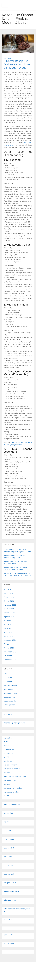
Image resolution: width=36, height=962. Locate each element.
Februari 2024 (9, 644)
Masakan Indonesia (11, 693)
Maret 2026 (8, 593)
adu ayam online (10, 900)
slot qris (7, 773)
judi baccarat (8, 865)
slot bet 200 (8, 813)
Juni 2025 (7, 624)
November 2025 (10, 605)
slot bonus (8, 830)
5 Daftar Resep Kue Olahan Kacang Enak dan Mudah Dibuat (17, 64)
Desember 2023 (10, 652)
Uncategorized (9, 705)
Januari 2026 (9, 601)
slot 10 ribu (8, 761)
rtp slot (6, 822)
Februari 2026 (9, 597)
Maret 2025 (8, 636)
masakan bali (9, 689)
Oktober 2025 (9, 609)
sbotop (6, 796)
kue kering (7, 58)
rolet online (8, 857)
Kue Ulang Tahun (10, 685)
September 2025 (10, 613)
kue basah (8, 677)
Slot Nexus (8, 714)
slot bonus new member (13, 788)
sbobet (6, 746)
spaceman (7, 784)
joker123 (7, 742)
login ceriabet (9, 839)
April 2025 (8, 632)
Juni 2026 (7, 589)
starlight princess (10, 780)
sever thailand (9, 749)
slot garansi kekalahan (12, 792)
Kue (5, 674)
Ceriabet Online (9, 935)
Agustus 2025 (9, 617)
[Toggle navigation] (5, 5)
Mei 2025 (7, 628)
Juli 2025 (7, 621)
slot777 (6, 757)
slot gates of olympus (12, 769)
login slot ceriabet (10, 874)
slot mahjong (8, 738)
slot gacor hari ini (10, 883)
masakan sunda (10, 701)
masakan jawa (9, 697)
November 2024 (10, 640)
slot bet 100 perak (10, 765)
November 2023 (10, 656)
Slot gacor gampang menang (14, 723)
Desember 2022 (10, 660)
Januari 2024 (9, 648)
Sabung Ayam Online (11, 891)
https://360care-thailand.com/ (15, 776)
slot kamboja (8, 753)
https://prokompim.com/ (13, 804)
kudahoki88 (8, 920)
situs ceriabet (9, 944)
